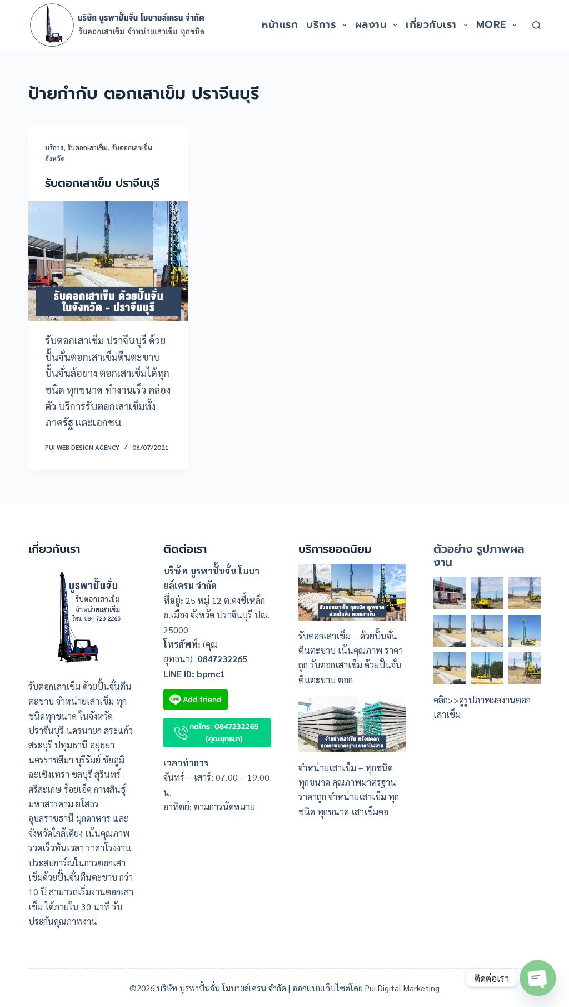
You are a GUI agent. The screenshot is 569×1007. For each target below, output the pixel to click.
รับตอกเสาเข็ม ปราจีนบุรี (102, 183)
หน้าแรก (280, 24)
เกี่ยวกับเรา (431, 24)
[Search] (536, 25)
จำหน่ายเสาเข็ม (327, 767)
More (491, 24)
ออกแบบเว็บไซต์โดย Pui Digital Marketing (366, 988)
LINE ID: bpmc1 (194, 673)
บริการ (321, 24)
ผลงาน (371, 24)
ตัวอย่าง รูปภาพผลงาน (478, 555)
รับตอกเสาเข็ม (87, 147)
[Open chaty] (538, 978)
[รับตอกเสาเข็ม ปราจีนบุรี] (108, 261)
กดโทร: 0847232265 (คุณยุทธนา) (224, 732)
